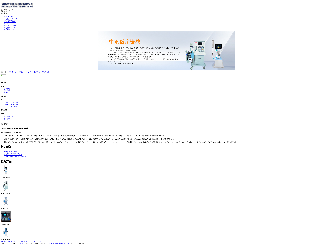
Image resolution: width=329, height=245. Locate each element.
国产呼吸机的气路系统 (11, 106)
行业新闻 (7, 91)
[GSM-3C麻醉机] (6, 190)
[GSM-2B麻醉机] (6, 236)
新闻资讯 (9, 23)
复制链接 (21, 243)
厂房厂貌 (10, 22)
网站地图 (32, 241)
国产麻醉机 (7, 118)
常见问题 (7, 92)
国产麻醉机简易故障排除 (11, 153)
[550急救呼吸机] (6, 221)
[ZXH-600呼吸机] (6, 175)
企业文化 (10, 25)
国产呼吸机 (7, 120)
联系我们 (10, 29)
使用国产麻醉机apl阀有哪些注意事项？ (16, 156)
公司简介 (10, 18)
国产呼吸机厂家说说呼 (11, 102)
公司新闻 (22, 72)
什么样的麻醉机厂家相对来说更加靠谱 (37, 72)
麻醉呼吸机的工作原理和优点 (13, 155)
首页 (9, 72)
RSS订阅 (38, 241)
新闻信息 (15, 72)
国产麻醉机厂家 (9, 116)
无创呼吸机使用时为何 (11, 104)
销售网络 (10, 27)
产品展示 (10, 20)
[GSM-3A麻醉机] (6, 206)
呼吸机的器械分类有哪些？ (12, 151)
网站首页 (9, 16)
